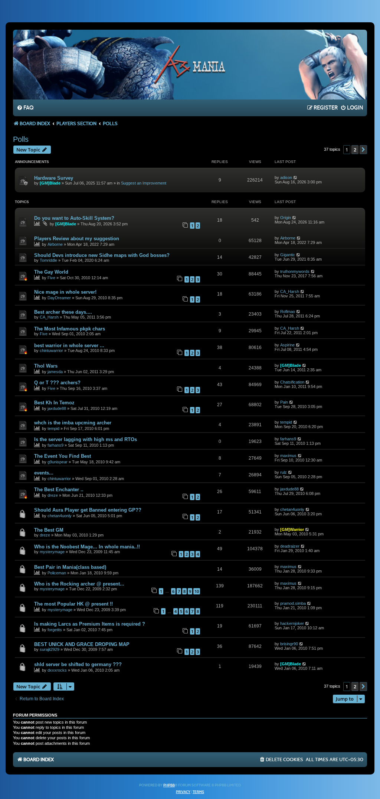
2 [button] (355, 149)
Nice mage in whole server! (65, 292)
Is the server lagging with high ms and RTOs (85, 439)
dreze (53, 495)
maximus (288, 455)
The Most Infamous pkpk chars (69, 329)
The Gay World (51, 272)
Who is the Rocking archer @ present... (79, 584)
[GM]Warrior (292, 529)
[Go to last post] (295, 177)
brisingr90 (289, 644)
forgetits (55, 629)
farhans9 (55, 445)
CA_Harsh (289, 291)
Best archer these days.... (63, 312)
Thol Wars (46, 366)
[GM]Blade (50, 183)
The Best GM (48, 530)
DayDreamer (59, 298)
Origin (285, 217)
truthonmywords (294, 271)
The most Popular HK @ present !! (73, 604)
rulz (283, 472)
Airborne (55, 244)
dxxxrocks (57, 670)
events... (43, 473)
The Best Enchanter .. (58, 489)
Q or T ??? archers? (57, 382)
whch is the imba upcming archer (72, 422)
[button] (363, 149)
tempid (53, 428)
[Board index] (190, 64)
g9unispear (58, 462)
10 (196, 591)
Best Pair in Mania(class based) (70, 567)
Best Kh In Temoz (54, 402)
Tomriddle (48, 260)
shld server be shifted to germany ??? (78, 664)
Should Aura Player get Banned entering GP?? (87, 510)
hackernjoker (292, 623)
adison (286, 177)
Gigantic (287, 254)
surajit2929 (49, 649)
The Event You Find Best (62, 456)
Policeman (57, 573)
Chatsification (292, 382)
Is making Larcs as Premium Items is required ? (89, 624)
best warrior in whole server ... (69, 345)
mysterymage (52, 551)
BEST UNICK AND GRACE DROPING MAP (82, 644)
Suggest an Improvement (143, 183)
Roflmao (287, 311)
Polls (21, 139)
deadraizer (289, 546)
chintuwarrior (51, 350)
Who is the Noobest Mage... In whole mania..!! (87, 546)
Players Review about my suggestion (76, 238)
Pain (284, 402)
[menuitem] (25, 108)
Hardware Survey (53, 178)
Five (51, 277)
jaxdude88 (57, 408)
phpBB (169, 785)
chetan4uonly (60, 515)
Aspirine (287, 345)
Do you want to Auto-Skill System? (74, 218)
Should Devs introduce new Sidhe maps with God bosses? (102, 255)
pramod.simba (293, 603)
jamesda (55, 371)
